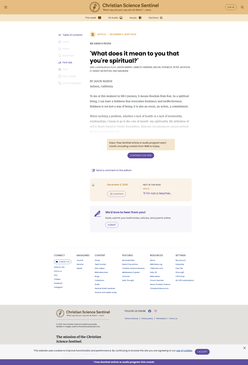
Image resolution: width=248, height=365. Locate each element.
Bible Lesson (155, 276)
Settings (181, 255)
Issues (97, 260)
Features (127, 255)
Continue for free (141, 155)
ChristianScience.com (159, 288)
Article (101, 34)
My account (181, 260)
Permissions (161, 318)
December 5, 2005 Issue (123, 34)
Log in (231, 7)
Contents (118, 193)
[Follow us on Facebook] (149, 311)
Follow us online (135, 311)
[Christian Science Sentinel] (124, 7)
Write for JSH (59, 267)
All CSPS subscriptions (185, 280)
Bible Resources (101, 272)
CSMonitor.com (156, 268)
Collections (99, 280)
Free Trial (179, 268)
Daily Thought (128, 280)
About (152, 260)
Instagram (58, 287)
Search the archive (130, 264)
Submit (112, 224)
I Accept (202, 351)
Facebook (58, 283)
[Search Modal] (242, 7)
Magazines (83, 255)
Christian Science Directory (133, 268)
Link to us (58, 271)
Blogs (97, 276)
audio (106, 292)
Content (100, 255)
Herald (79, 268)
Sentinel (80, 264)
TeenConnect (100, 264)
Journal (80, 260)
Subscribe (180, 264)
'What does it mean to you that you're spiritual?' (134, 57)
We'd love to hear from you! (125, 212)
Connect (59, 255)
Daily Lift (153, 272)
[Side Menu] (5, 7)
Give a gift (180, 272)
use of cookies (184, 350)
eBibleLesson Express (131, 272)
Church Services (157, 280)
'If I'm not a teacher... (157, 193)
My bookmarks (128, 260)
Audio (97, 284)
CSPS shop (180, 276)
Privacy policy (147, 318)
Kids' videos (99, 268)
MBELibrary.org (156, 264)
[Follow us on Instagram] (155, 311)
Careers (57, 279)
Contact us (64, 261)
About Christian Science (160, 284)
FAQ (55, 275)
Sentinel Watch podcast (105, 288)
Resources (156, 255)
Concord (126, 276)
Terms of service (131, 318)
